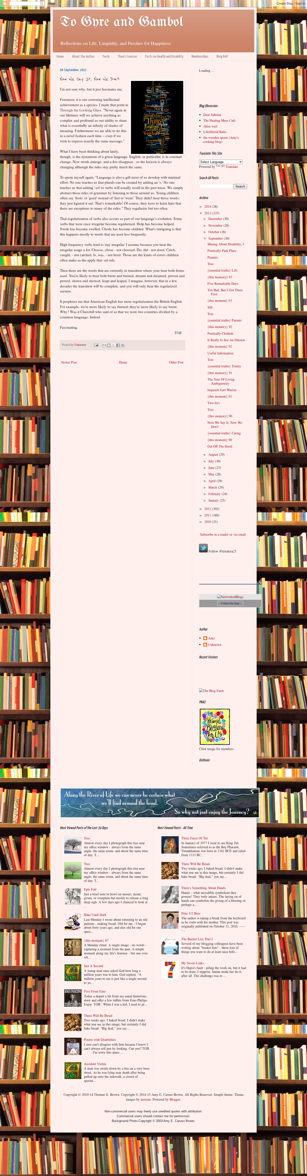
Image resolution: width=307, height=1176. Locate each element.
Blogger (175, 1099)
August (213, 454)
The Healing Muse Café (219, 120)
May (211, 474)
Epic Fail (90, 889)
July (211, 461)
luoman (146, 1099)
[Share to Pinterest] (122, 345)
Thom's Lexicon (127, 56)
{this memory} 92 (219, 326)
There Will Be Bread (98, 1015)
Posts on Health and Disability (164, 56)
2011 (208, 515)
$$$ (210, 307)
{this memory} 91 (219, 372)
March (213, 487)
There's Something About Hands (203, 887)
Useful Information (220, 353)
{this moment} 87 (96, 940)
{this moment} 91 (219, 396)
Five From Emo (95, 991)
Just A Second (93, 966)
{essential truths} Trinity (224, 366)
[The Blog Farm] (211, 690)
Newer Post (69, 362)
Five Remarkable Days (222, 283)
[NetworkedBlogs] (230, 596)
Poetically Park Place (221, 250)
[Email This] (104, 345)
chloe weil (210, 126)
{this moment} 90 (219, 439)
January (214, 500)
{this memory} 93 (219, 277)
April (212, 481)
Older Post (176, 362)
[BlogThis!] (108, 345)
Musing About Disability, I (225, 244)
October (214, 232)
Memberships (200, 56)
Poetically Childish (220, 333)
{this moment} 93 (219, 300)
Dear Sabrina (212, 114)
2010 (208, 521)
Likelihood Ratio (214, 131)
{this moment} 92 (219, 346)
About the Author (83, 56)
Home (60, 56)
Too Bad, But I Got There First (225, 292)
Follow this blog (230, 603)
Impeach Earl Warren (221, 390)
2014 (208, 206)
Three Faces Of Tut (194, 838)
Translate (232, 166)
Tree (210, 263)
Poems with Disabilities (100, 1039)
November (216, 225)
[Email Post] (96, 345)
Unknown (214, 645)
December (215, 218)
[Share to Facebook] (118, 345)
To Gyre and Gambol (121, 22)
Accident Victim (95, 1063)
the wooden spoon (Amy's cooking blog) (221, 139)
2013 (208, 213)
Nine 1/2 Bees (190, 913)
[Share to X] (113, 345)
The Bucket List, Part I (197, 939)
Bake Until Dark (95, 914)
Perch (106, 56)
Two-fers (213, 402)
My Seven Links (192, 963)
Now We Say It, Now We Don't (224, 424)
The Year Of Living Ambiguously (221, 381)
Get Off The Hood (219, 446)
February (215, 493)
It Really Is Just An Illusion (226, 340)
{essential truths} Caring (224, 433)
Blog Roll (222, 56)
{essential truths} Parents (224, 320)
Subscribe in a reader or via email (222, 534)
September (216, 238)
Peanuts (212, 257)
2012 (208, 508)
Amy (211, 638)
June (211, 467)
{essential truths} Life (222, 270)
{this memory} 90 (219, 416)
